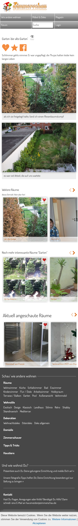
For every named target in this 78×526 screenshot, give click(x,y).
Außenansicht (46, 395)
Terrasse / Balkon (12, 395)
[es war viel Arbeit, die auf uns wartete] (39, 147)
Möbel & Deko (39, 17)
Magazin (60, 17)
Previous (70, 190)
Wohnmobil (61, 395)
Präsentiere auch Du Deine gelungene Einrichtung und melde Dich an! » (38, 470)
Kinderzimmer (10, 391)
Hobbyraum (57, 391)
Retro (57, 407)
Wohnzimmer (10, 387)
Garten (26, 395)
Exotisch (7, 407)
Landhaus (39, 407)
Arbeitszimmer (41, 391)
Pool (34, 395)
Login (58, 24)
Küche (22, 387)
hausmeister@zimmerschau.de (41, 502)
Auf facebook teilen (23, 47)
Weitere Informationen (64, 519)
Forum (4, 24)
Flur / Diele (26, 391)
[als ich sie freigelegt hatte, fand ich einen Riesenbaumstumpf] (39, 88)
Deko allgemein (42, 423)
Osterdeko (27, 423)
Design (17, 407)
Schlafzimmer (35, 387)
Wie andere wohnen (11, 17)
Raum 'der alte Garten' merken (14, 47)
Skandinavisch (10, 411)
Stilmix (49, 407)
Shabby (66, 407)
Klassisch (27, 407)
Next (74, 190)
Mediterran (25, 411)
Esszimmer (55, 387)
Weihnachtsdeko (11, 423)
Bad (46, 387)
